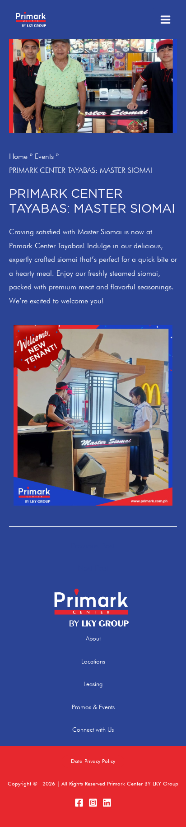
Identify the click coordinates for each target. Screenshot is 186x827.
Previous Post (93, 546)
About (93, 638)
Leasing (93, 684)
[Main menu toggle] (165, 19)
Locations (93, 661)
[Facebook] (79, 802)
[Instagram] (93, 802)
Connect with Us (93, 729)
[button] (93, 761)
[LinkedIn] (107, 802)
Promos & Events (93, 707)
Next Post (93, 568)
